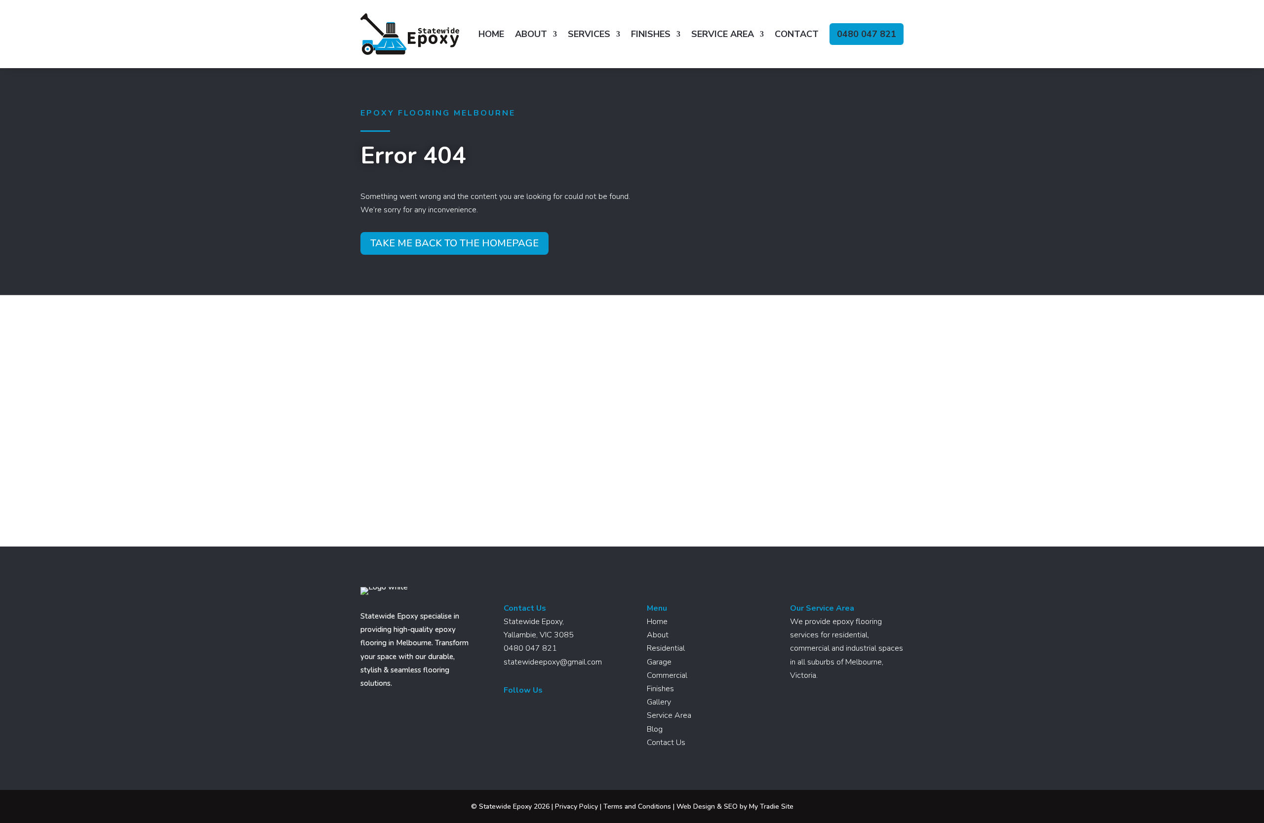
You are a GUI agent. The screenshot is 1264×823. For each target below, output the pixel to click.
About (531, 34)
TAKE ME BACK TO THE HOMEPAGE (454, 243)
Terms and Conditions (637, 806)
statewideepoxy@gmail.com (553, 662)
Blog (655, 729)
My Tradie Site (771, 806)
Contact (797, 34)
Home (491, 34)
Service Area (722, 34)
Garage (659, 662)
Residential (666, 648)
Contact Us (666, 742)
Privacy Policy (576, 806)
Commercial (667, 675)
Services (589, 34)
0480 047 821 (866, 34)
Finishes (651, 34)
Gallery (659, 702)
